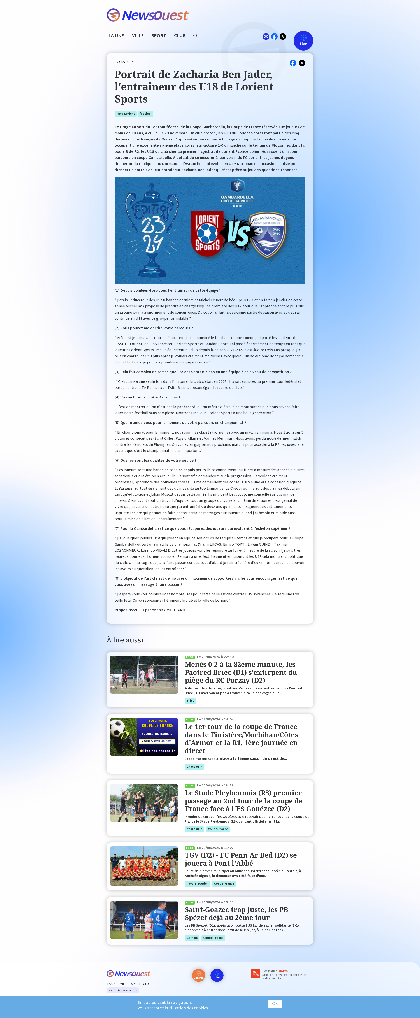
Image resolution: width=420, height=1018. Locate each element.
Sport (159, 36)
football (146, 114)
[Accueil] (148, 14)
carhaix (192, 938)
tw (282, 36)
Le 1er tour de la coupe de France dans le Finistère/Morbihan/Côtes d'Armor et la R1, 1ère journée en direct (241, 738)
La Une (116, 36)
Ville (138, 36)
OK (275, 1003)
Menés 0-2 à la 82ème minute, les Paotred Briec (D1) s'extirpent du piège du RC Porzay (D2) (241, 672)
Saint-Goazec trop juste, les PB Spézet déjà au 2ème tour (236, 913)
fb (274, 36)
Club (180, 36)
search (198, 36)
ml (266, 36)
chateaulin (194, 767)
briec (190, 701)
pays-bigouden (197, 883)
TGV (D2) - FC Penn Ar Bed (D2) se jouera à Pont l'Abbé (241, 859)
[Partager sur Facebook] (293, 63)
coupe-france (218, 829)
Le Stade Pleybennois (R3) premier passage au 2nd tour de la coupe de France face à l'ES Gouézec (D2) (243, 800)
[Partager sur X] (302, 63)
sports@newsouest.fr (123, 990)
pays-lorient (125, 114)
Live (299, 36)
